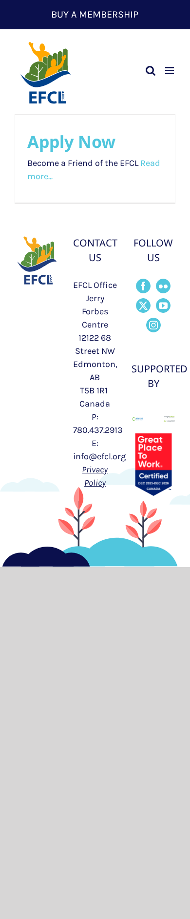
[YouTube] (163, 305)
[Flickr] (163, 286)
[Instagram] (153, 325)
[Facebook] (143, 286)
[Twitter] (143, 305)
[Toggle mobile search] (150, 70)
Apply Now (71, 141)
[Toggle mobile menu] (170, 70)
